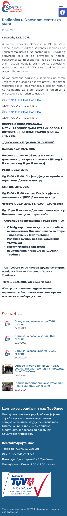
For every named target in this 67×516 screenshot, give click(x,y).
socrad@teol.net (23, 454)
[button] (63, 12)
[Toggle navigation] (60, 6)
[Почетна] (11, 6)
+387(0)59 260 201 (27, 448)
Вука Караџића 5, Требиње (35, 459)
